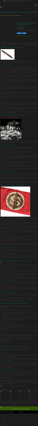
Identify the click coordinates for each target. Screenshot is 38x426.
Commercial (4, 418)
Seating (4, 420)
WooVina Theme (2, 425)
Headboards (4, 422)
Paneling (4, 421)
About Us (2, 415)
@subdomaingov (6, 385)
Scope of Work (4, 416)
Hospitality (4, 417)
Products (2, 419)
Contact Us (2, 423)
